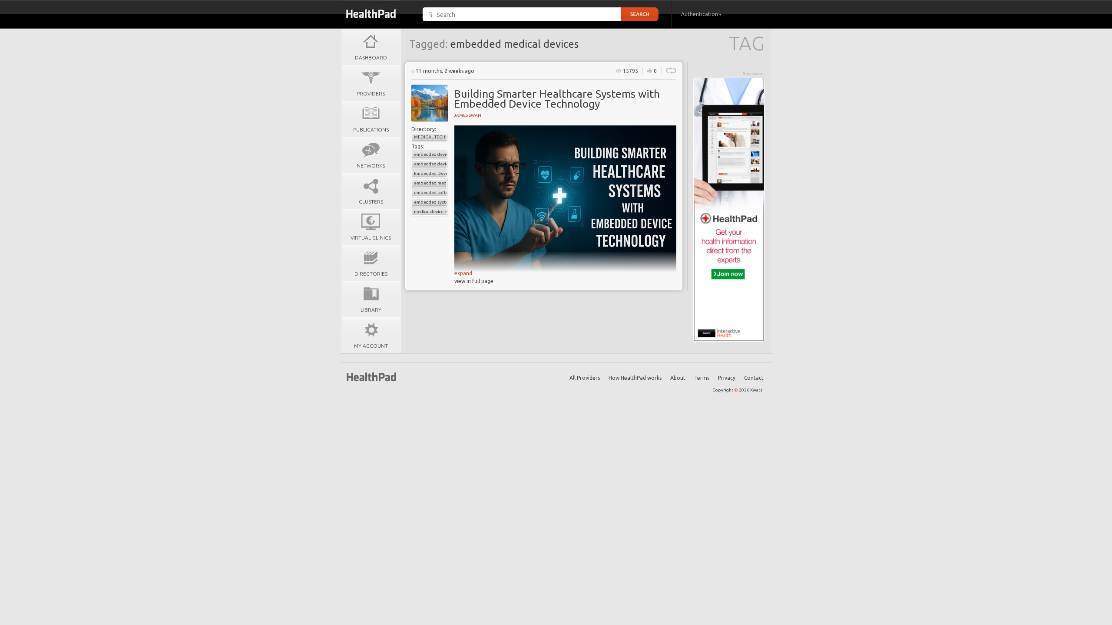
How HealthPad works (635, 378)
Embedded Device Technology (430, 173)
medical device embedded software (430, 211)
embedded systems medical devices (430, 202)
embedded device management (430, 163)
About (677, 378)
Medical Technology (430, 137)
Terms (701, 378)
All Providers (584, 378)
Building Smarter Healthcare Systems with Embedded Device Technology (557, 99)
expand (463, 273)
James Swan (467, 115)
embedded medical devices (430, 183)
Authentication (700, 14)
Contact (754, 378)
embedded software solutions (430, 192)
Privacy (726, 378)
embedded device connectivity (430, 154)
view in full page (473, 281)
